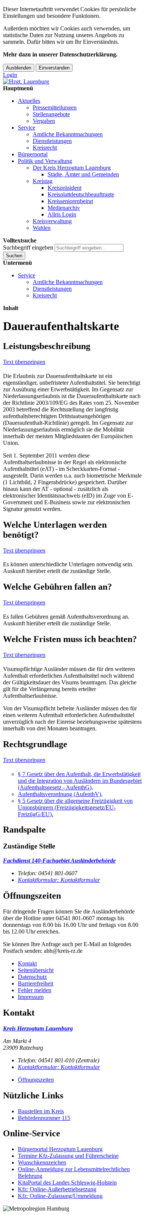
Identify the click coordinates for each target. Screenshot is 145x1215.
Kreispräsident (64, 188)
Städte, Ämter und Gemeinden (83, 174)
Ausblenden (18, 68)
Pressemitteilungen (55, 107)
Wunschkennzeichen (42, 1162)
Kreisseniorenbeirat (70, 201)
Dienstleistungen (52, 141)
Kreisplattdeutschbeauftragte (81, 194)
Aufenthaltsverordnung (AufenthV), (60, 794)
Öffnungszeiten (36, 1079)
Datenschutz (32, 977)
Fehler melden (34, 990)
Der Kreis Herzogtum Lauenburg (72, 168)
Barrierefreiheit (35, 983)
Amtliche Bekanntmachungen (68, 134)
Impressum (31, 997)
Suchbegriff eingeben (28, 247)
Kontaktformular (59, 880)
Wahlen (42, 228)
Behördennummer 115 (44, 1118)
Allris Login (62, 214)
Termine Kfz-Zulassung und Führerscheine (68, 1156)
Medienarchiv (64, 208)
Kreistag (42, 181)
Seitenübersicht (36, 970)
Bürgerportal (33, 154)
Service (26, 127)
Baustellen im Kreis (41, 1111)
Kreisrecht (45, 147)
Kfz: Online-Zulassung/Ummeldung (60, 1196)
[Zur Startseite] (26, 81)
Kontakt (27, 963)
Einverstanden (54, 68)
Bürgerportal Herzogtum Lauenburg (60, 1149)
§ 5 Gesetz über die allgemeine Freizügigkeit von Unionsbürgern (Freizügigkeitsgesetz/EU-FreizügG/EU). (75, 807)
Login (10, 75)
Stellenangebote (51, 114)
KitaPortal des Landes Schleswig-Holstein (67, 1182)
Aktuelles (29, 101)
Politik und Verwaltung (45, 161)
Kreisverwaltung (52, 221)
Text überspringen (24, 362)
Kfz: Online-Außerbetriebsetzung (57, 1189)
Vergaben (44, 121)
